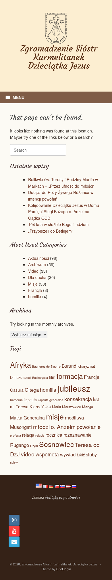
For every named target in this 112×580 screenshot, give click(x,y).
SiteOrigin (63, 569)
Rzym (34, 446)
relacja (28, 435)
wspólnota (47, 454)
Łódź (81, 455)
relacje (39, 435)
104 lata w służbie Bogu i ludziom (58, 224)
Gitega (32, 389)
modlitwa (74, 417)
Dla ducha (37, 277)
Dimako (16, 377)
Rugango (19, 445)
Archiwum (37, 264)
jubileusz (73, 388)
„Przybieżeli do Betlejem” (50, 231)
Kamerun (16, 400)
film (52, 377)
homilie (34, 296)
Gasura (17, 390)
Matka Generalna (27, 417)
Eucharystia (40, 377)
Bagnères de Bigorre (46, 366)
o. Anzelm (63, 427)
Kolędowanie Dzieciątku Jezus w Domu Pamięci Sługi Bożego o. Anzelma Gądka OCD (63, 211)
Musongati (21, 426)
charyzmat (86, 366)
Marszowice (71, 406)
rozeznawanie (77, 434)
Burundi (69, 366)
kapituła (30, 399)
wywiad (68, 454)
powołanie (89, 426)
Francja (35, 290)
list (96, 399)
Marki (56, 406)
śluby (91, 454)
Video (33, 271)
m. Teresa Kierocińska (30, 406)
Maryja (87, 406)
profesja (15, 435)
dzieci (27, 377)
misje (55, 416)
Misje (33, 284)
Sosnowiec (56, 444)
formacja (70, 376)
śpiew (14, 462)
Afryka (20, 364)
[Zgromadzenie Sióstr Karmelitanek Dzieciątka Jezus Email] (14, 542)
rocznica (53, 434)
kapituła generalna (50, 400)
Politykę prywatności (62, 497)
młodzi (41, 427)
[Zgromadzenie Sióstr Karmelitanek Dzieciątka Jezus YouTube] (14, 531)
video (27, 454)
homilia (48, 389)
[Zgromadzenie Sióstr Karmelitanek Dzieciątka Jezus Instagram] (14, 520)
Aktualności (38, 258)
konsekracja (78, 399)
